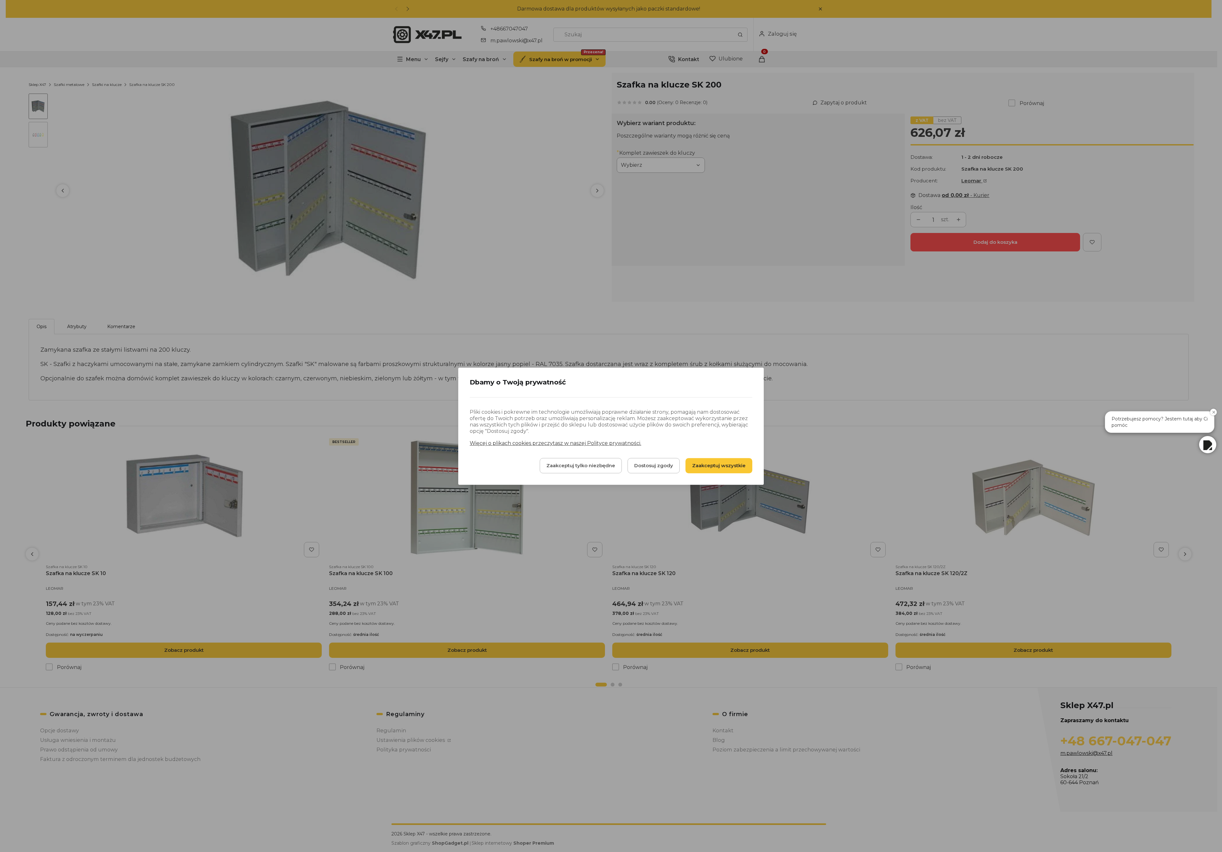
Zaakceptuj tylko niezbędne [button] (580, 465)
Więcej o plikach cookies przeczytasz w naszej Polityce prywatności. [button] (555, 443)
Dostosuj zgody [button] (653, 465)
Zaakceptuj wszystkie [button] (719, 465)
